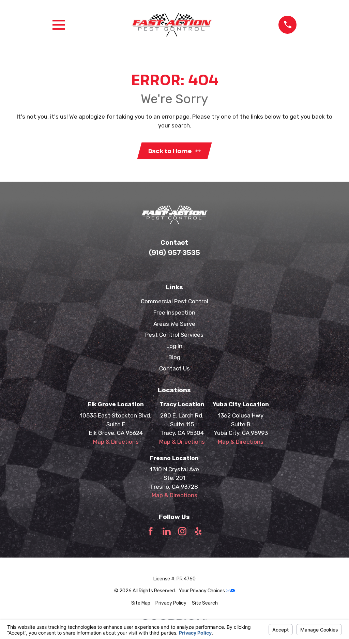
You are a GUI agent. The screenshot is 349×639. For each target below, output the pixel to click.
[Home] (172, 25)
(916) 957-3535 (174, 252)
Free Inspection (174, 312)
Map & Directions (116, 441)
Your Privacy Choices (202, 591)
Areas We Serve (174, 323)
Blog (174, 357)
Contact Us (174, 368)
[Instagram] (182, 531)
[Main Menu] (58, 24)
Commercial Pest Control (174, 301)
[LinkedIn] (167, 531)
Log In (174, 346)
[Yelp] (198, 531)
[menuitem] (140, 603)
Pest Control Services (174, 334)
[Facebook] (151, 531)
